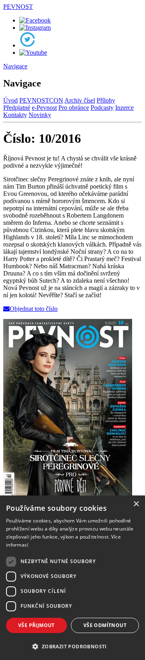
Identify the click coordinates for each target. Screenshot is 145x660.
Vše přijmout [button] (36, 625)
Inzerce (124, 107)
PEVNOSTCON (41, 100)
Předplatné (16, 107)
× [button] (136, 504)
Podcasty (102, 107)
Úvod (10, 100)
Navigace (15, 66)
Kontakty (15, 114)
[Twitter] (27, 45)
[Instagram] (35, 27)
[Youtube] (33, 52)
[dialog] (72, 578)
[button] (72, 646)
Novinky (40, 114)
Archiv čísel (79, 100)
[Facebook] (35, 20)
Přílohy (106, 100)
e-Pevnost (44, 107)
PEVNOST (18, 6)
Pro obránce (73, 107)
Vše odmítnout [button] (104, 625)
